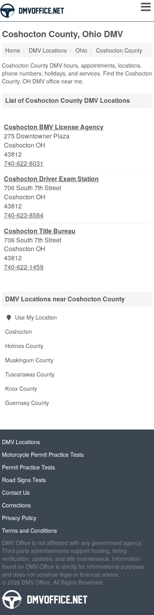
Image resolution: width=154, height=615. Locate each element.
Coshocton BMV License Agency (53, 126)
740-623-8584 (23, 215)
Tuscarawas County (29, 374)
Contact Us (16, 492)
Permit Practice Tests (28, 467)
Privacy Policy (19, 518)
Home (12, 50)
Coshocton (18, 331)
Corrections (16, 505)
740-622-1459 (23, 267)
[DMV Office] (32, 10)
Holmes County (24, 346)
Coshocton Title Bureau (39, 230)
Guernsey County (27, 403)
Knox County (21, 388)
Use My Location (35, 317)
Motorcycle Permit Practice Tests (43, 454)
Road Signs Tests (24, 480)
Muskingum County (29, 360)
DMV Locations (21, 442)
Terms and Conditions (29, 530)
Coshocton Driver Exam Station (51, 178)
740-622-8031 (23, 163)
